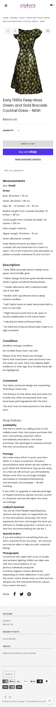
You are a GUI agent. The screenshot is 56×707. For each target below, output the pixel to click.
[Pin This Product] (29, 594)
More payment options (28, 159)
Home (5, 18)
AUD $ (8, 674)
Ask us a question (14, 170)
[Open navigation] (6, 6)
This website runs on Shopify (39, 701)
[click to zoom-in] (48, 31)
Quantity (8, 130)
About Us (8, 624)
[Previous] (8, 31)
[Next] (15, 31)
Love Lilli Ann (9, 638)
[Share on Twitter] (21, 594)
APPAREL (14, 18)
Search (7, 620)
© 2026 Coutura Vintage (13, 701)
